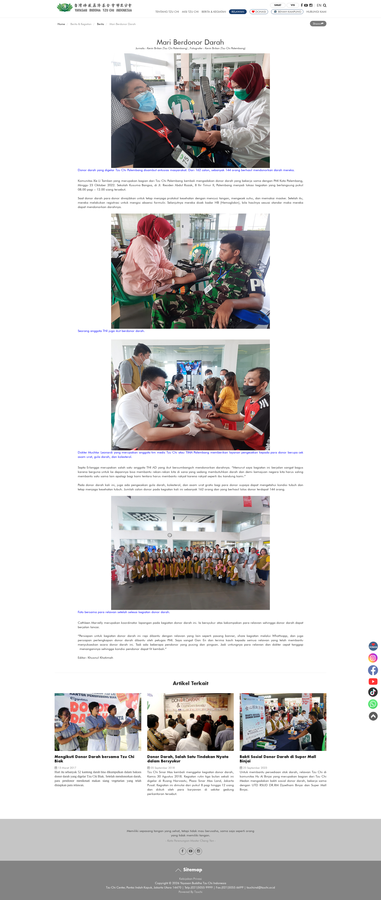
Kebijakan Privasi (190, 879)
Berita (100, 24)
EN (319, 5)
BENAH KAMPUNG (289, 11)
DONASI (260, 11)
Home (61, 24)
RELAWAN (238, 11)
